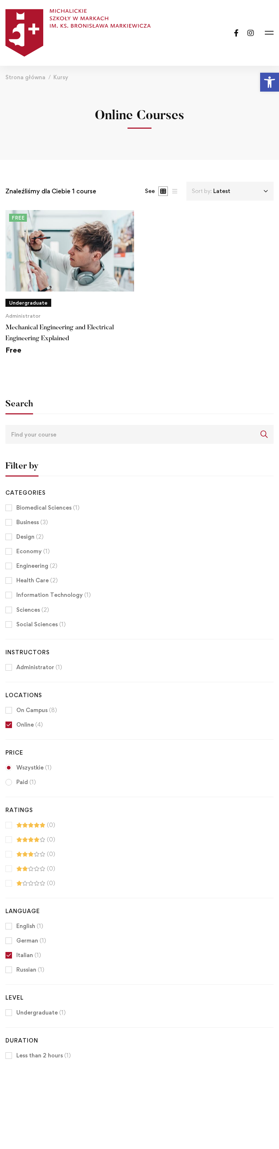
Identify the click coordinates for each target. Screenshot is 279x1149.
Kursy (60, 77)
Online (29, 724)
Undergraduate (41, 1012)
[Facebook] (236, 32)
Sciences (32, 609)
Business (32, 522)
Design (30, 536)
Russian (30, 969)
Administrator (23, 316)
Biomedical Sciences (48, 507)
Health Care (37, 580)
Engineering (36, 565)
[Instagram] (251, 32)
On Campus (36, 710)
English (29, 926)
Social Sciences (41, 624)
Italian (28, 955)
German (31, 940)
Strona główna (25, 77)
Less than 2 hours (43, 1055)
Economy (33, 551)
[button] (269, 82)
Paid (26, 782)
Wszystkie (34, 767)
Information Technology (53, 594)
